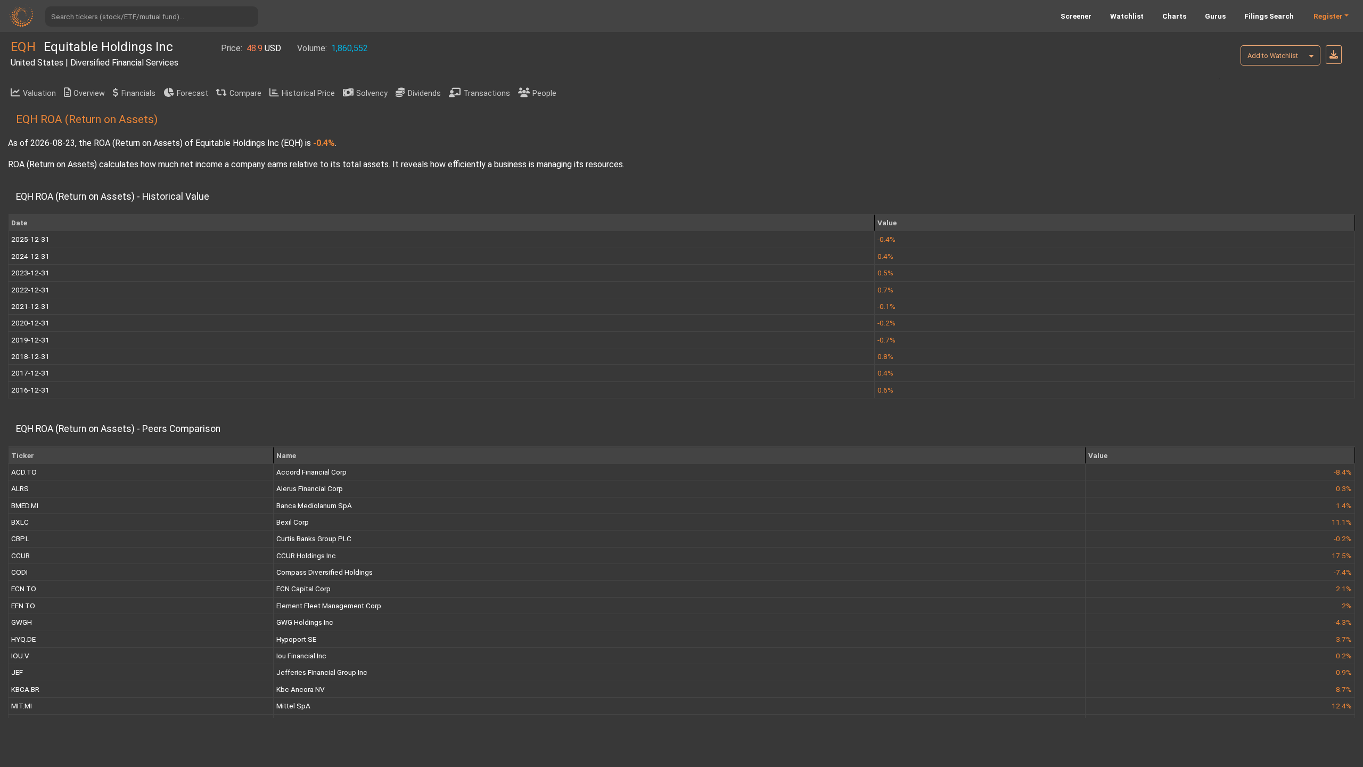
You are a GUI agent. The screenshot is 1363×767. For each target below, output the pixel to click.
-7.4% (1343, 572)
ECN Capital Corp (303, 588)
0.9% (1344, 672)
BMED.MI (24, 505)
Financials (138, 93)
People (544, 93)
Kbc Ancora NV (300, 689)
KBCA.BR (25, 689)
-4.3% (1343, 622)
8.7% (1344, 689)
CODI (19, 572)
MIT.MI (21, 705)
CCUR (20, 555)
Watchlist (1127, 16)
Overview (89, 93)
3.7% (1344, 639)
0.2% (1344, 655)
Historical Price (308, 93)
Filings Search (1269, 16)
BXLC (20, 522)
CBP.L (20, 538)
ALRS (20, 488)
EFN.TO (23, 605)
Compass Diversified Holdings (324, 572)
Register (1328, 16)
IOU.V (20, 655)
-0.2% (1343, 538)
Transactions (486, 93)
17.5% (1342, 555)
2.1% (1344, 588)
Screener (1076, 16)
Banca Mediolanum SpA (314, 505)
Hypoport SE (296, 639)
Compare (245, 93)
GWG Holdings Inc (304, 622)
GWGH (21, 622)
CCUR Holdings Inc (306, 555)
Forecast (192, 93)
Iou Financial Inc (301, 655)
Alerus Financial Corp (309, 488)
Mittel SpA (293, 705)
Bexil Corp (292, 522)
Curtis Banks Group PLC (313, 538)
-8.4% (1343, 472)
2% (1347, 605)
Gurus (1215, 16)
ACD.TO (24, 472)
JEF (17, 672)
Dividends (424, 93)
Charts (1174, 16)
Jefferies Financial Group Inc (321, 672)
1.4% (1344, 505)
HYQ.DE (23, 639)
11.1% (1342, 522)
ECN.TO (23, 588)
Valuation (39, 93)
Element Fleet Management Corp (328, 605)
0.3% (1344, 488)
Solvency (372, 93)
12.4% (1342, 705)
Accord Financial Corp (311, 472)
